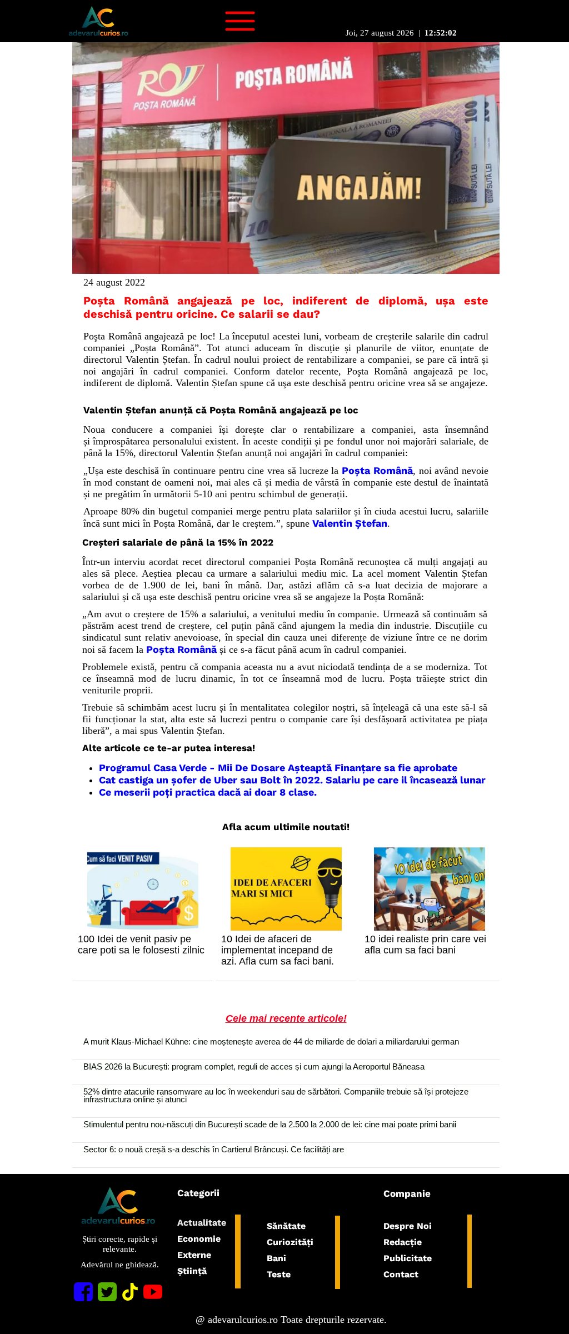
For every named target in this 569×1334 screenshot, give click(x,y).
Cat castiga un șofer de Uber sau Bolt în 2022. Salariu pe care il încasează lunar (292, 780)
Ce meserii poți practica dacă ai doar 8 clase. (208, 792)
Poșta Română (377, 470)
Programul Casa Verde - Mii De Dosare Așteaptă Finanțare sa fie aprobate (278, 767)
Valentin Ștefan (349, 523)
